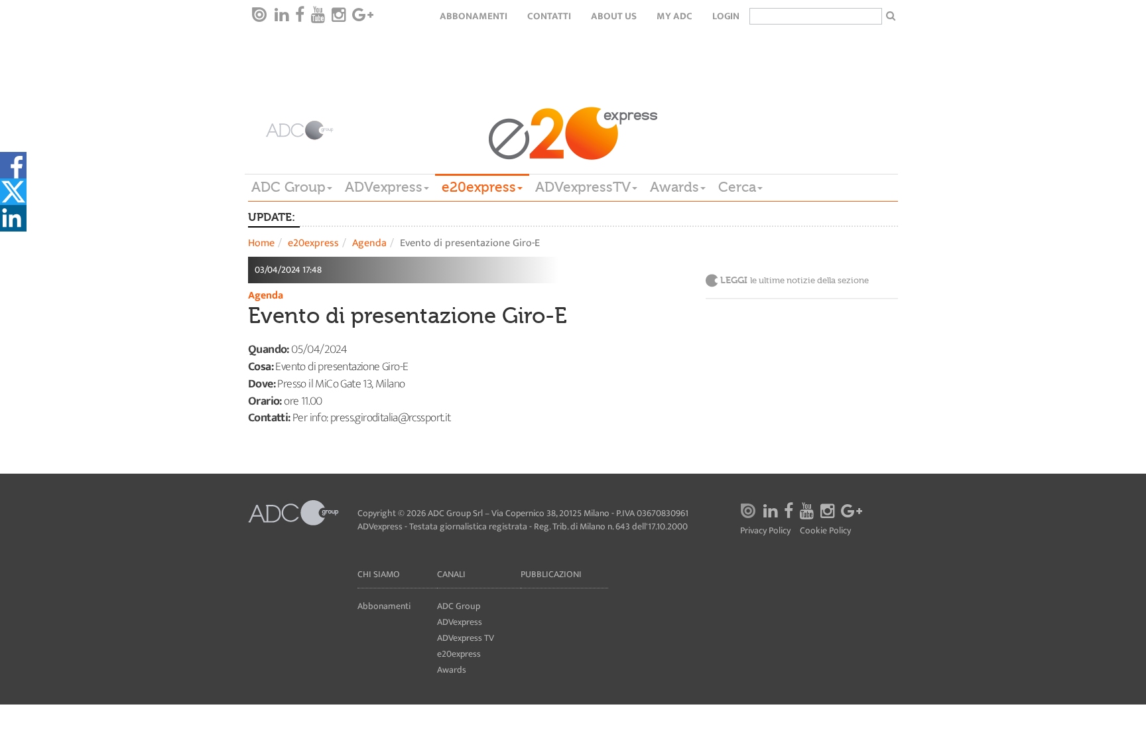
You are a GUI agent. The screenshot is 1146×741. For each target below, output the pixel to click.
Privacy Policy (765, 531)
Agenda (369, 243)
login (725, 16)
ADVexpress (383, 187)
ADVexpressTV (583, 187)
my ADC (674, 16)
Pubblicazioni (551, 574)
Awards (674, 187)
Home (261, 243)
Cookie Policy (825, 531)
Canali (451, 574)
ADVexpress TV (465, 637)
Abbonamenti (473, 16)
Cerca (737, 187)
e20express (479, 187)
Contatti (549, 16)
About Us (614, 16)
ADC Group (288, 187)
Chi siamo (378, 574)
